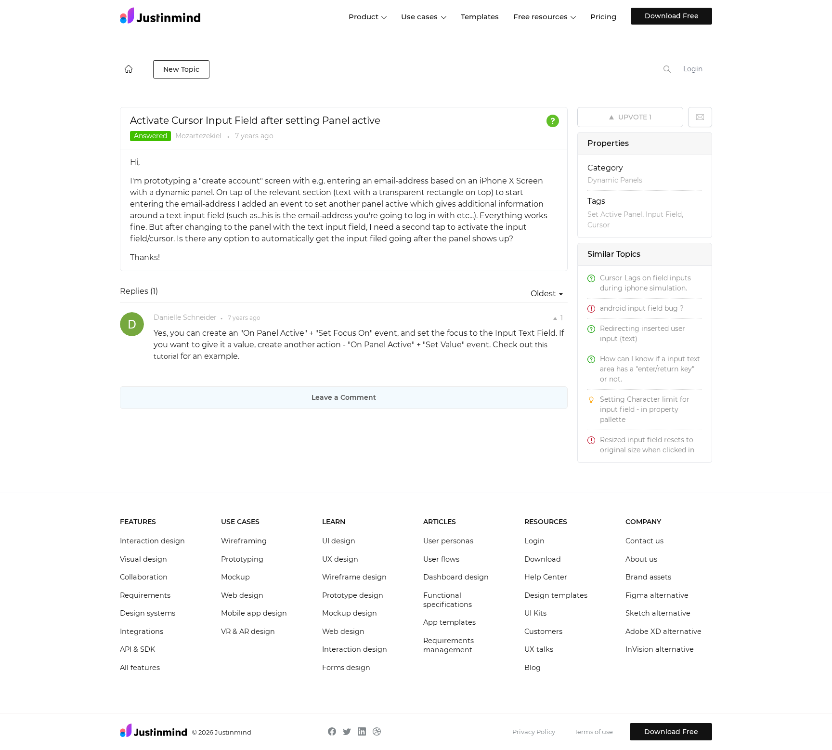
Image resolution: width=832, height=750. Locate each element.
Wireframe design (354, 577)
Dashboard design (456, 577)
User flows (441, 559)
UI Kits (535, 613)
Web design (242, 595)
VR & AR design (248, 631)
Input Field (664, 214)
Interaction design (152, 541)
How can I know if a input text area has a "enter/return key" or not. (650, 369)
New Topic (181, 69)
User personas (448, 541)
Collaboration (144, 577)
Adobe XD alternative (663, 631)
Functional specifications (447, 600)
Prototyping (242, 559)
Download (542, 559)
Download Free (672, 16)
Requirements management (448, 645)
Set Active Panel (614, 214)
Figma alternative (657, 595)
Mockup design (349, 613)
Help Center (545, 577)
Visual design (143, 559)
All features (140, 667)
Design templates (555, 595)
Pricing (603, 16)
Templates (480, 16)
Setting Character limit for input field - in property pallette (644, 409)
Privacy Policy (533, 732)
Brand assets (648, 577)
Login (692, 69)
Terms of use (593, 732)
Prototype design (352, 595)
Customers (543, 631)
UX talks (538, 649)
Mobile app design (254, 613)
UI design (338, 541)
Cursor (598, 225)
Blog (532, 667)
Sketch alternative (657, 613)
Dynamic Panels (614, 180)
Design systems (147, 613)
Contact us (644, 541)
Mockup (235, 577)
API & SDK (137, 649)
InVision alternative (659, 649)
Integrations (141, 631)
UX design (340, 559)
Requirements (145, 595)
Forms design (346, 667)
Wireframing (244, 541)
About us (641, 559)
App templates (449, 622)
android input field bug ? (642, 308)
